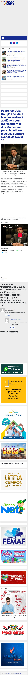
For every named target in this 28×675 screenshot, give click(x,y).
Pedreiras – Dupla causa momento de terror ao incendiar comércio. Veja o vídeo (16, 77)
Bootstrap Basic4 (17, 673)
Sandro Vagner (20, 143)
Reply (8, 315)
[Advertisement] (14, 21)
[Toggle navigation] (3, 37)
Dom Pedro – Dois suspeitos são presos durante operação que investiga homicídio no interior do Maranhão (16, 52)
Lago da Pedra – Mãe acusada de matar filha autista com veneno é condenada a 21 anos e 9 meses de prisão (16, 59)
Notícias (5, 278)
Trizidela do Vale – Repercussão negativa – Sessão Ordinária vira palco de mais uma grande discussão (16, 71)
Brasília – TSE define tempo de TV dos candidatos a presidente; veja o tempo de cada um (16, 65)
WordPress (8, 673)
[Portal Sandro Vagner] (8, 3)
